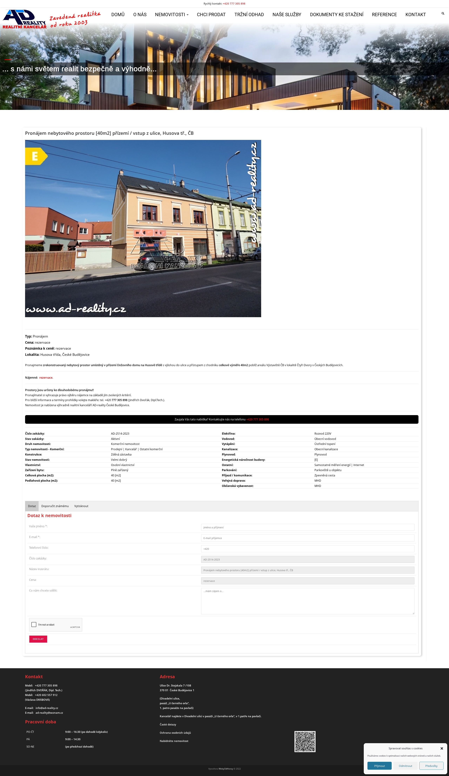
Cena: (32, 580)
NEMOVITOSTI (170, 14)
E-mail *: (34, 537)
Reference (384, 14)
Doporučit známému (55, 506)
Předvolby (431, 766)
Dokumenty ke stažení (336, 14)
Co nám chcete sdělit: (43, 590)
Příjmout (379, 766)
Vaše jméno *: (38, 526)
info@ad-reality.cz (47, 708)
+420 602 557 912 (46, 695)
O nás (139, 14)
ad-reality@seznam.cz (49, 712)
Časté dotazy (168, 724)
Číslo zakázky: (38, 558)
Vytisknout (81, 506)
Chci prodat (211, 14)
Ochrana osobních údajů (175, 732)
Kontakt (416, 14)
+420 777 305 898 (46, 685)
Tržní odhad (249, 14)
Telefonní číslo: (38, 548)
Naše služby (287, 14)
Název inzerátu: (39, 569)
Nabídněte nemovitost (174, 741)
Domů (118, 14)
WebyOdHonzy (226, 768)
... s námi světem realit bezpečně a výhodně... (79, 69)
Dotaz (32, 506)
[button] (442, 748)
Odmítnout (405, 766)
